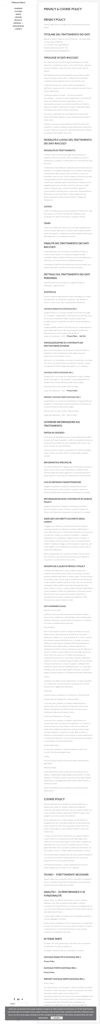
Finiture (18, 17)
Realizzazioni (18, 26)
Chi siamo (18, 11)
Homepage (18, 8)
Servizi (18, 14)
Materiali (17, 23)
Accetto (57, 1018)
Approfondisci (43, 1018)
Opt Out (82, 336)
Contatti (18, 29)
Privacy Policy (72, 336)
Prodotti (18, 20)
